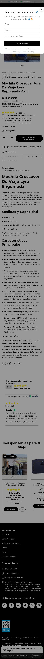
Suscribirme (22, 44)
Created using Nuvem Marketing (22, 52)
